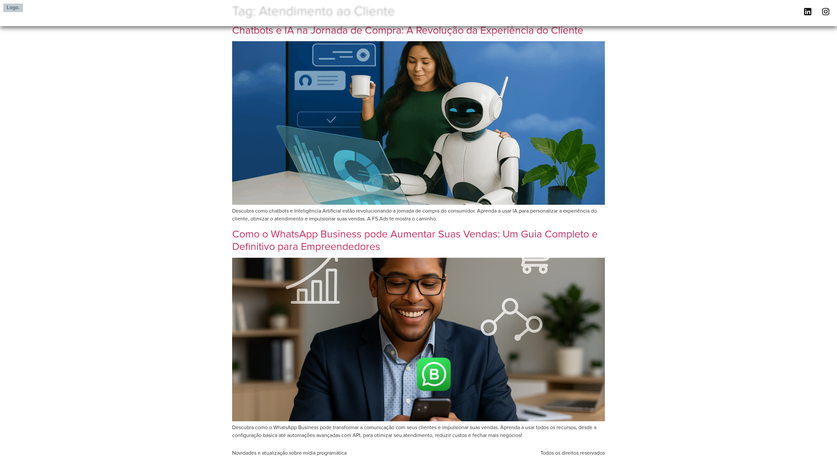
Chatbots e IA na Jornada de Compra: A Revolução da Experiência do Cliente (407, 29)
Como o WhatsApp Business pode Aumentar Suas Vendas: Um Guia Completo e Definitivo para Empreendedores (415, 239)
